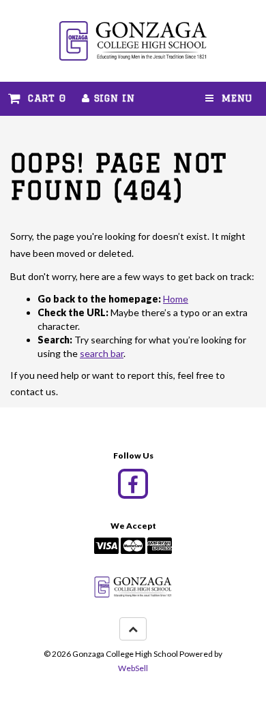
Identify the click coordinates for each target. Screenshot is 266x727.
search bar (101, 353)
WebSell (133, 668)
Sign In (112, 98)
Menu (233, 98)
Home (175, 299)
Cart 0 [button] (43, 98)
